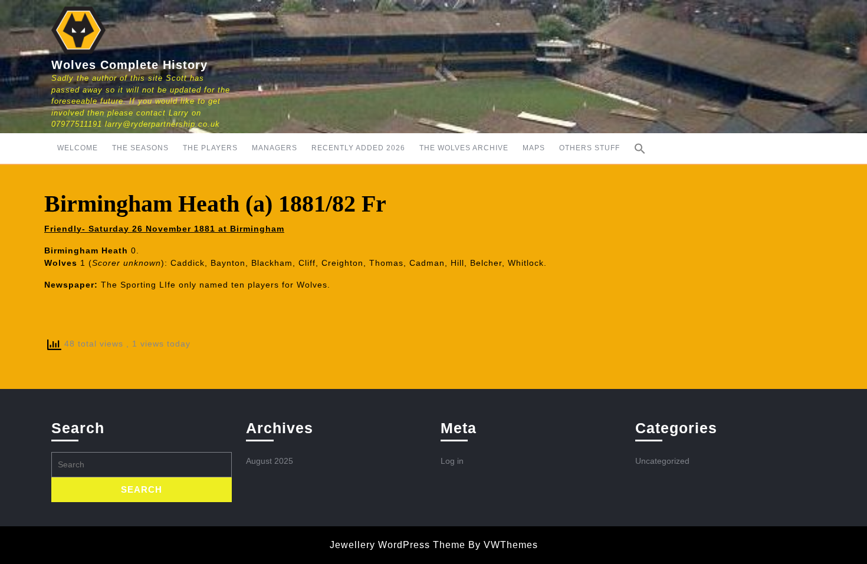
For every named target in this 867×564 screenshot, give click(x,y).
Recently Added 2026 (358, 148)
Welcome (77, 148)
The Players (210, 148)
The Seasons (140, 148)
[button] (640, 148)
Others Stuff (589, 148)
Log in (452, 461)
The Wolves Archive (463, 148)
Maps (534, 148)
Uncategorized (662, 461)
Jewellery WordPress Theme (397, 545)
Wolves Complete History (129, 64)
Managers (274, 148)
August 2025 (269, 461)
